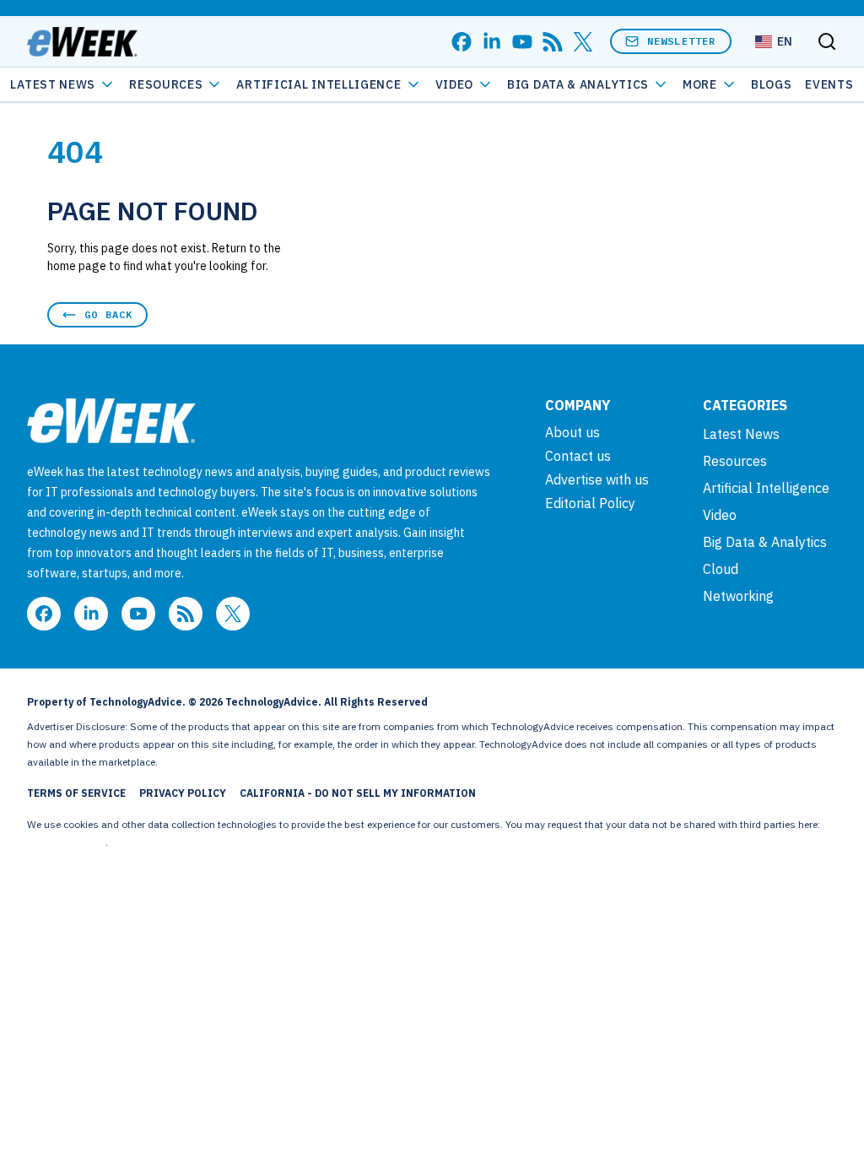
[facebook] (461, 41)
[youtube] (522, 41)
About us (572, 432)
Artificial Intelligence (318, 84)
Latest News (52, 84)
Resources (735, 460)
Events (829, 84)
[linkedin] (492, 41)
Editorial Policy (590, 503)
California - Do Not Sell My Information (358, 793)
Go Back (108, 314)
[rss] (553, 41)
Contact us (578, 456)
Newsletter (681, 41)
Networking (738, 595)
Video (454, 84)
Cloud (720, 568)
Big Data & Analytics (578, 84)
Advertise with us (597, 479)
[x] (583, 41)
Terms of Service (76, 793)
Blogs (771, 84)
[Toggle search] (827, 41)
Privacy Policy (182, 793)
